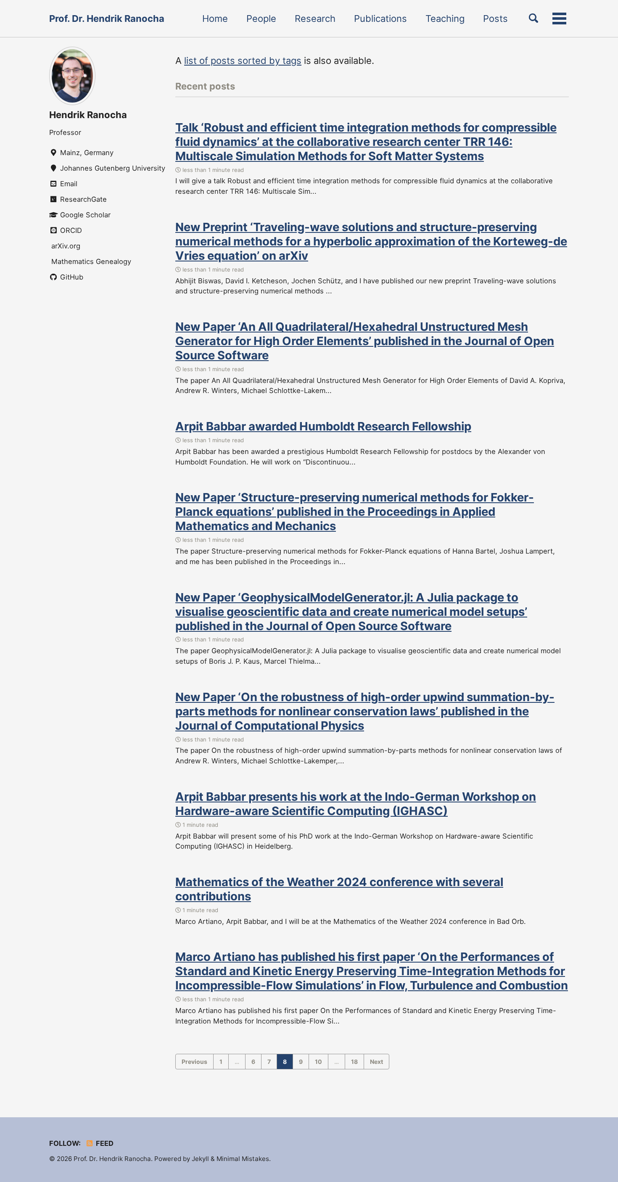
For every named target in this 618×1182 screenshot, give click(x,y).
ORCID (70, 230)
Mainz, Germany (86, 152)
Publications (380, 18)
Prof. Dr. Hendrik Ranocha (106, 18)
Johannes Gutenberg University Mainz (112, 168)
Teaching (445, 18)
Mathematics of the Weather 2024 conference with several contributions (339, 889)
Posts (495, 18)
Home (215, 18)
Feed (104, 1143)
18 (354, 1061)
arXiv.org (64, 246)
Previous (194, 1061)
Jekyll (200, 1159)
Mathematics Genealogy (90, 261)
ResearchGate (82, 199)
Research (315, 18)
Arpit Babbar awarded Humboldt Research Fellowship (323, 426)
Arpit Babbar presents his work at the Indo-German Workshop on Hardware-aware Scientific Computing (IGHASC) (355, 803)
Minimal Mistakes (243, 1159)
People (261, 18)
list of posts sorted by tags (242, 60)
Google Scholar (84, 215)
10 (318, 1061)
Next (376, 1061)
